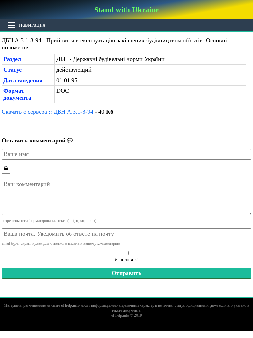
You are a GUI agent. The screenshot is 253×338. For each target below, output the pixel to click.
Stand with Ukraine (126, 9)
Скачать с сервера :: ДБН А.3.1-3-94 (47, 111)
